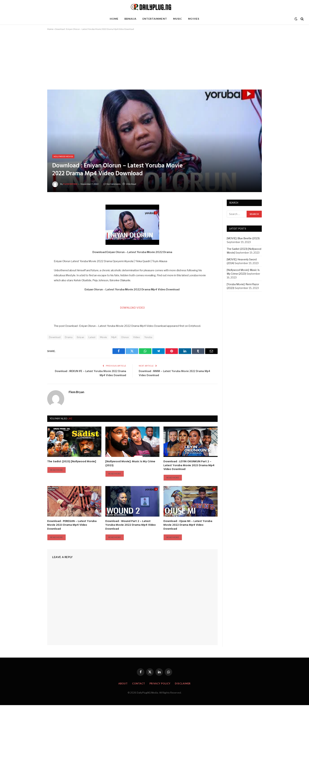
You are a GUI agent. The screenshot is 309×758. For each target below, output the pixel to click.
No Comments (114, 184)
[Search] (302, 19)
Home (114, 18)
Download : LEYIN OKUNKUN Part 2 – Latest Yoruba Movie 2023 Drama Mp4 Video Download (188, 465)
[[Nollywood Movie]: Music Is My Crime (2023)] (132, 442)
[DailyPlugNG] (154, 7)
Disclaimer (183, 683)
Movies (193, 18)
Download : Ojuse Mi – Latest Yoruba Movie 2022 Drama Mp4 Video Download (187, 525)
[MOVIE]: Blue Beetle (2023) (243, 238)
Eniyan (80, 337)
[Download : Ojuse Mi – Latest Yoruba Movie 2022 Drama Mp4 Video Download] (190, 501)
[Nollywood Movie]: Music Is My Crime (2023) (130, 464)
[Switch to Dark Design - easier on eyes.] (296, 19)
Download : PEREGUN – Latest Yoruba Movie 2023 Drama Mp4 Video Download (72, 525)
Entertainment (155, 18)
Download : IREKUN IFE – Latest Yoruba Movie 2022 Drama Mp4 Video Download (90, 373)
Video (136, 337)
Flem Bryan (70, 184)
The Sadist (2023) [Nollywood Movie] (71, 462)
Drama (68, 337)
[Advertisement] (154, 63)
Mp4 (114, 337)
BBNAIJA (130, 18)
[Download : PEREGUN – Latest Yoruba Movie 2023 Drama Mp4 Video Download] (74, 501)
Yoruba (148, 337)
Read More (56, 470)
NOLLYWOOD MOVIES (63, 156)
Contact (138, 683)
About (123, 683)
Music (177, 18)
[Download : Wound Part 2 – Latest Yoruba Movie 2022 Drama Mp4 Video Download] (132, 501)
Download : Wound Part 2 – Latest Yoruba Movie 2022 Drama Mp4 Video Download (130, 525)
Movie (103, 337)
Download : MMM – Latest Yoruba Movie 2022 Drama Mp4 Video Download (174, 373)
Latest (92, 337)
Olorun (125, 337)
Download (54, 337)
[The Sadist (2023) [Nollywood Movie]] (74, 442)
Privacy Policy (160, 683)
